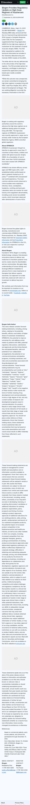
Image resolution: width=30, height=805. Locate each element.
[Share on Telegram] (12, 24)
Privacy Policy (19, 803)
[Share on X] (6, 24)
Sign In (22, 2)
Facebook (17, 293)
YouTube (6, 295)
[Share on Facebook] (3, 24)
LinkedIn (24, 293)
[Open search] (18, 2)
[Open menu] (27, 2)
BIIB (4, 20)
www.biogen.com (15, 290)
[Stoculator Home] (6, 2)
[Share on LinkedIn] (9, 24)
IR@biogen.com (21, 772)
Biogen (20, 30)
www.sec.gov (20, 643)
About (3, 803)
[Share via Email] (15, 24)
